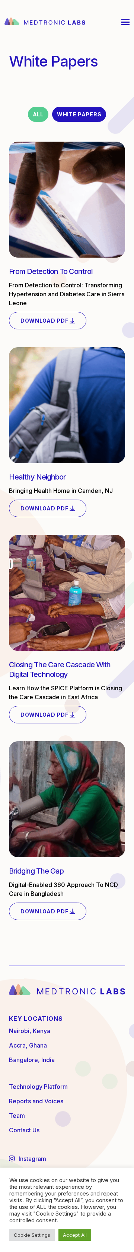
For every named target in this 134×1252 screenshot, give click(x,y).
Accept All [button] (75, 1235)
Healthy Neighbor (37, 476)
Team (17, 1115)
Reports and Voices (36, 1101)
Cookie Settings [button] (32, 1235)
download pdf (45, 320)
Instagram (31, 1158)
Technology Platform (38, 1086)
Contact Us (24, 1130)
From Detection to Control (51, 271)
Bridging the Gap (36, 871)
